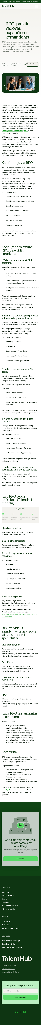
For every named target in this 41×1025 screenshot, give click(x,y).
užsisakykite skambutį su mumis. (14, 790)
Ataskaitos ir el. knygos (10, 928)
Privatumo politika (8, 909)
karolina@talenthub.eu (10, 972)
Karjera (4, 899)
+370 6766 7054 (8, 969)
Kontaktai (5, 902)
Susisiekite (21, 859)
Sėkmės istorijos (8, 896)
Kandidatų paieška (8, 944)
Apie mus (5, 892)
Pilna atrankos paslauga (11, 941)
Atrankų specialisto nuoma (12, 947)
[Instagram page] (24, 1012)
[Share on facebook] (20, 1012)
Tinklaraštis (6, 921)
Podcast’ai (5, 925)
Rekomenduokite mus (10, 906)
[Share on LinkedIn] (16, 1012)
